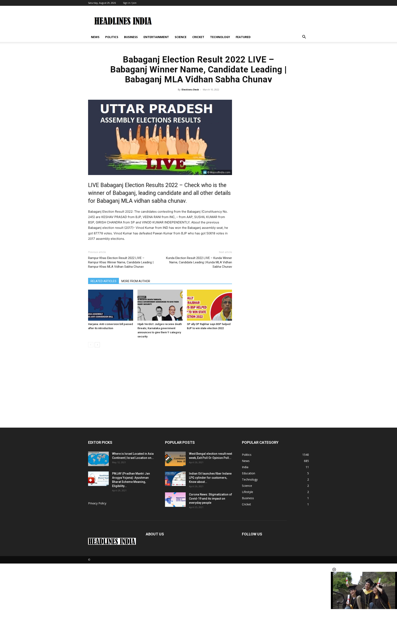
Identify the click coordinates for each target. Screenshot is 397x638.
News (95, 37)
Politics (111, 37)
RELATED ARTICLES (103, 281)
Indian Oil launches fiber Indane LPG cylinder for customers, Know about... (210, 477)
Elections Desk (190, 89)
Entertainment (156, 37)
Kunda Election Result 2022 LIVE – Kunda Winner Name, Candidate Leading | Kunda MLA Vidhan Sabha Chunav (199, 262)
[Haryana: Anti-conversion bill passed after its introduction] (110, 305)
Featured (243, 37)
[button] (304, 37)
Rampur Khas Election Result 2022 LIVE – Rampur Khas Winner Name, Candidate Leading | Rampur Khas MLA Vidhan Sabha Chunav (120, 262)
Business (131, 37)
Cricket (198, 37)
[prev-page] (90, 344)
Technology (220, 37)
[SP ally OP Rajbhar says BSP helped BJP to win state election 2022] (209, 305)
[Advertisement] (198, 397)
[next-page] (97, 344)
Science (181, 37)
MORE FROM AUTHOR (135, 281)
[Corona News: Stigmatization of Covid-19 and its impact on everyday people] (175, 499)
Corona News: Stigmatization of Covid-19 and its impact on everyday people (210, 498)
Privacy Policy (97, 503)
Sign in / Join (129, 2)
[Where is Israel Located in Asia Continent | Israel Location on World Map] (98, 459)
